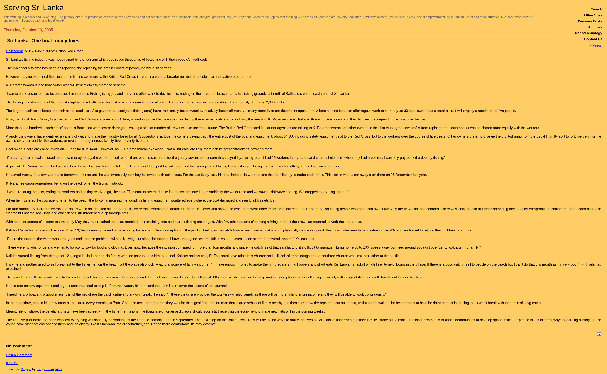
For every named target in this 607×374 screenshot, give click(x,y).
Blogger (26, 369)
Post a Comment (19, 355)
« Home (595, 45)
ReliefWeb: (14, 51)
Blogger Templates (49, 369)
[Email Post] (598, 333)
